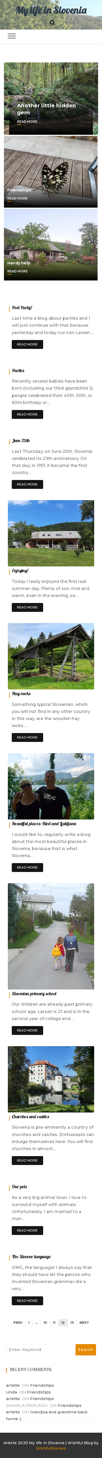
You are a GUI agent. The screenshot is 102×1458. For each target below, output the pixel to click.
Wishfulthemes (51, 1448)
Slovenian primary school (34, 994)
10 (45, 1323)
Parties (18, 370)
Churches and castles (30, 1117)
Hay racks (21, 693)
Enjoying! (20, 570)
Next (84, 1323)
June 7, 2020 (78, 1177)
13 (72, 1323)
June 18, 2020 (77, 814)
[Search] (52, 22)
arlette (13, 1385)
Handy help (18, 263)
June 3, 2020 (78, 1247)
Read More (27, 122)
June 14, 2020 (77, 984)
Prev (17, 1323)
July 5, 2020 (78, 298)
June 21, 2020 (77, 684)
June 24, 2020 (77, 561)
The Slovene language (31, 1257)
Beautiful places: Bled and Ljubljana (44, 824)
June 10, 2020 (77, 1107)
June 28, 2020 (77, 431)
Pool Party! (22, 308)
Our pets (19, 1187)
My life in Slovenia (51, 10)
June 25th (21, 440)
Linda (11, 1392)
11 (54, 1323)
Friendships (19, 190)
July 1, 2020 (79, 361)
